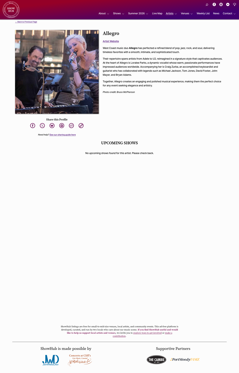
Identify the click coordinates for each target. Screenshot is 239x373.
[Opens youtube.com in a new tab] (227, 4)
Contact (227, 13)
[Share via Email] (71, 125)
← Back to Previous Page (26, 22)
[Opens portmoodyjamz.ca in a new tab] (184, 360)
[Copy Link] (81, 125)
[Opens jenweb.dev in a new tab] (50, 360)
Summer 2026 (136, 13)
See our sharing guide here (63, 134)
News (216, 13)
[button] (207, 5)
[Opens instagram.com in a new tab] (221, 4)
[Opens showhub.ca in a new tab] (52, 125)
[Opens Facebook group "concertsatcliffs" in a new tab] (80, 360)
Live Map (157, 13)
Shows (117, 13)
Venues (185, 13)
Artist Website (111, 41)
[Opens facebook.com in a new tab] (214, 4)
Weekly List (203, 13)
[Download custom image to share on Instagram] (61, 125)
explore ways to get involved (147, 332)
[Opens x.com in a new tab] (42, 125)
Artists (169, 13)
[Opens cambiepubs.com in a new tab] (156, 359)
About (102, 13)
